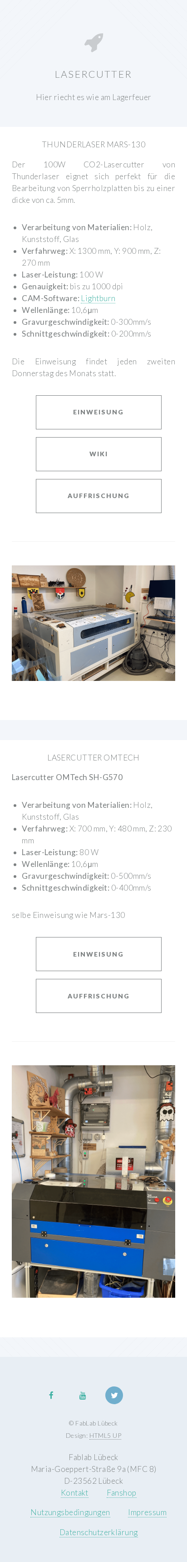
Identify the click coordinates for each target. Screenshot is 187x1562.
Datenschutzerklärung (98, 1532)
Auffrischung (99, 495)
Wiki (98, 454)
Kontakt (75, 1492)
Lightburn (98, 298)
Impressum (147, 1512)
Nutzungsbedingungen (70, 1512)
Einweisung (98, 412)
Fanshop (122, 1492)
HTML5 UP (105, 1435)
